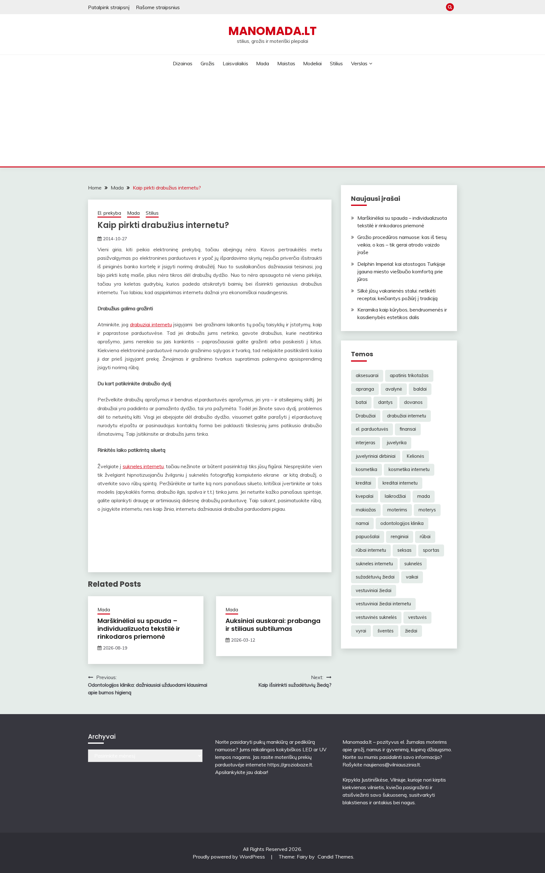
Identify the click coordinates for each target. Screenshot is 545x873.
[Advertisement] (272, 119)
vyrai (361, 631)
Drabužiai (366, 416)
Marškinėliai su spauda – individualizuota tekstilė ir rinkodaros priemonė (138, 628)
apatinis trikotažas (409, 375)
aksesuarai (367, 375)
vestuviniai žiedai (373, 590)
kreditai (363, 483)
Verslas (359, 63)
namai (362, 523)
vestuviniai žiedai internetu (383, 604)
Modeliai (312, 63)
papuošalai (367, 536)
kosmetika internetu (409, 469)
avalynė (393, 389)
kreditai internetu (400, 483)
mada (423, 496)
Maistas (286, 63)
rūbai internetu (371, 550)
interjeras (365, 442)
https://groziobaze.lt (289, 764)
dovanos (413, 402)
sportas (431, 550)
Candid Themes (335, 856)
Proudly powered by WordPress (229, 856)
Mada (262, 63)
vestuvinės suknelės (376, 617)
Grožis (207, 63)
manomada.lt (272, 31)
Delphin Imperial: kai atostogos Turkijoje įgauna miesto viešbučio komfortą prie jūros (401, 271)
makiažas (366, 510)
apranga (365, 389)
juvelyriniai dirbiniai (376, 456)
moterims (397, 510)
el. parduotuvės (372, 429)
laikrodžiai (395, 496)
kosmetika (366, 469)
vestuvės (417, 617)
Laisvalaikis (235, 63)
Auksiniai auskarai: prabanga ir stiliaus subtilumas (273, 624)
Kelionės (415, 456)
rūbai (425, 536)
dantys (385, 402)
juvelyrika (397, 442)
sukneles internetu (143, 466)
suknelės (413, 564)
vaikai (412, 577)
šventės (386, 631)
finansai (408, 429)
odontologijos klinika (402, 523)
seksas (404, 550)
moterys (427, 510)
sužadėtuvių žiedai (375, 577)
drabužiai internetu (406, 416)
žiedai (411, 631)
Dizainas (182, 63)
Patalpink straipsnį (109, 7)
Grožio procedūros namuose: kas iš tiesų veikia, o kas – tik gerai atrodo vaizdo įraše (402, 244)
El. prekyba (109, 213)
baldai (420, 389)
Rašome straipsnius (158, 7)
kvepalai (364, 496)
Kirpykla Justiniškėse (365, 780)
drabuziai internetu (151, 324)
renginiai (399, 536)
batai (361, 402)
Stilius (336, 63)
